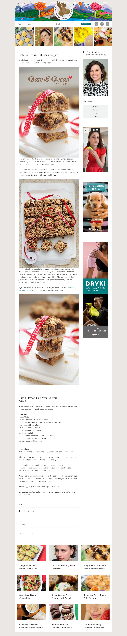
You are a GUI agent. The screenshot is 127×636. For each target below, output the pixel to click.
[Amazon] (107, 24)
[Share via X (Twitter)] (24, 511)
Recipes (21, 504)
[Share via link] (34, 511)
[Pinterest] (96, 24)
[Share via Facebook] (19, 511)
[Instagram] (102, 24)
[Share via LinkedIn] (29, 511)
